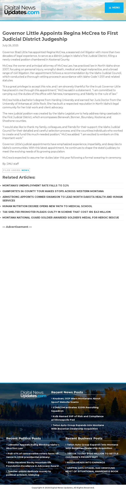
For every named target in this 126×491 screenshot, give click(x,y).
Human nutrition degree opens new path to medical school (47, 206)
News (25, 170)
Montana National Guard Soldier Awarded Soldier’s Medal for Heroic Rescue (60, 217)
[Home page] (33, 391)
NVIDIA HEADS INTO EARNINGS (85, 462)
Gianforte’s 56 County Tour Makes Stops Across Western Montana (53, 191)
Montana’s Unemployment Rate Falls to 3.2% (35, 185)
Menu (116, 7)
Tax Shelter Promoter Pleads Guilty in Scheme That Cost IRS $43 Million (56, 211)
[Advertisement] (25, 257)
